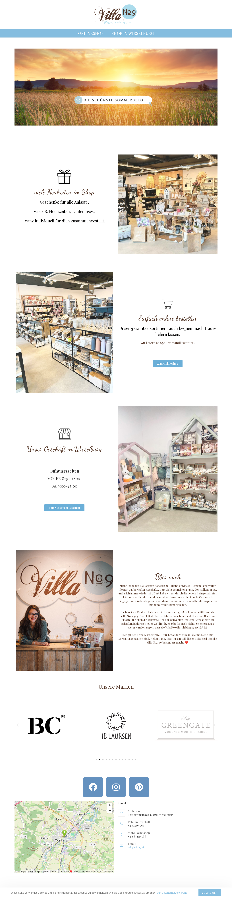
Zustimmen (209, 892)
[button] (17, 725)
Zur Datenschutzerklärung (172, 892)
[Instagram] (116, 787)
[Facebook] (93, 787)
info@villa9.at (136, 847)
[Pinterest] (139, 787)
